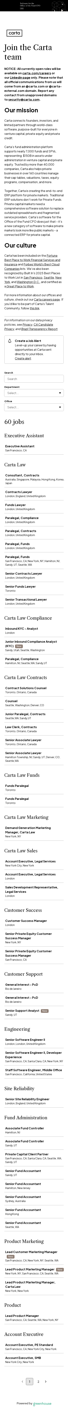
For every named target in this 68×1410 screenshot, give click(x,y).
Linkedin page (20, 77)
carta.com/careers (36, 73)
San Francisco (33, 277)
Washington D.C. (28, 282)
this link (34, 308)
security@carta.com (24, 99)
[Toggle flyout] (60, 393)
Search (8, 372)
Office (8, 401)
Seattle (49, 277)
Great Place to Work (20, 286)
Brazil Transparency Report (39, 329)
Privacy (27, 324)
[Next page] (45, 1381)
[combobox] (7, 393)
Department (12, 386)
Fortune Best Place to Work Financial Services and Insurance (32, 260)
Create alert (23, 358)
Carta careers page (47, 299)
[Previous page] (22, 1381)
